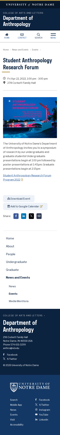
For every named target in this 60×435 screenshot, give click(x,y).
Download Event (20, 198)
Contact (22, 38)
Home (7, 38)
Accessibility (16, 424)
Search (38, 38)
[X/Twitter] (31, 216)
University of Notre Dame (30, 4)
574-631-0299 (18, 344)
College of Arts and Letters (23, 315)
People (10, 254)
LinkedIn (43, 419)
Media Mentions (19, 301)
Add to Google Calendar (24, 206)
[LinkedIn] (23, 216)
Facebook (12, 354)
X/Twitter (11, 359)
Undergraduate (16, 262)
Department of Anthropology (18, 21)
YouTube (43, 414)
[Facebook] (16, 216)
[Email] (39, 216)
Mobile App (16, 404)
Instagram (44, 409)
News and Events (20, 49)
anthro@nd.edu (11, 348)
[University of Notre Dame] (30, 387)
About (10, 246)
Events (35, 49)
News (12, 286)
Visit (12, 419)
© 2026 (7, 365)
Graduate (12, 269)
